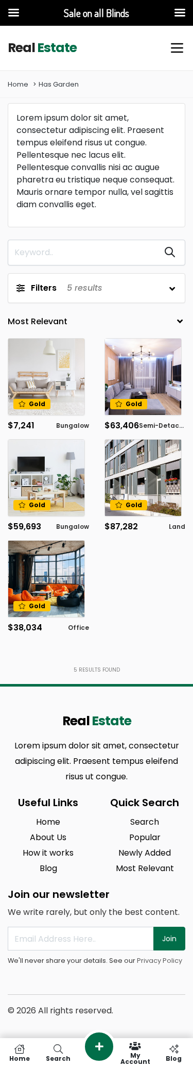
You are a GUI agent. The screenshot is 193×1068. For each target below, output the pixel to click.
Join (169, 938)
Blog (48, 868)
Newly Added (144, 853)
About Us (48, 837)
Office (78, 627)
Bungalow (72, 425)
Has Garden (59, 84)
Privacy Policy (159, 960)
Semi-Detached (165, 425)
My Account (135, 1058)
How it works (48, 853)
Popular (145, 837)
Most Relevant (145, 868)
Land (177, 526)
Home (18, 84)
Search (144, 822)
